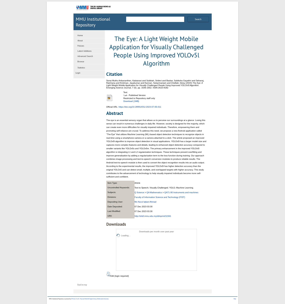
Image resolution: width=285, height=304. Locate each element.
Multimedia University (103, 299)
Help (235, 299)
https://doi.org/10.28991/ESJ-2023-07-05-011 (140, 107)
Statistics (81, 67)
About (80, 40)
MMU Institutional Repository (93, 22)
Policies (80, 45)
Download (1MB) (131, 101)
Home (80, 35)
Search (198, 19)
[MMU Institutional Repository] (93, 13)
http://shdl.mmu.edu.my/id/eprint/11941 (152, 216)
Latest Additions (84, 51)
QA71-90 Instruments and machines (181, 192)
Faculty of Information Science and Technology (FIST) (159, 197)
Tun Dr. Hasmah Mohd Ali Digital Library (86, 299)
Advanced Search (85, 56)
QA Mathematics (154, 192)
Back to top (82, 284)
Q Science (139, 192)
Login (78, 72)
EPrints (73, 299)
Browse (80, 61)
